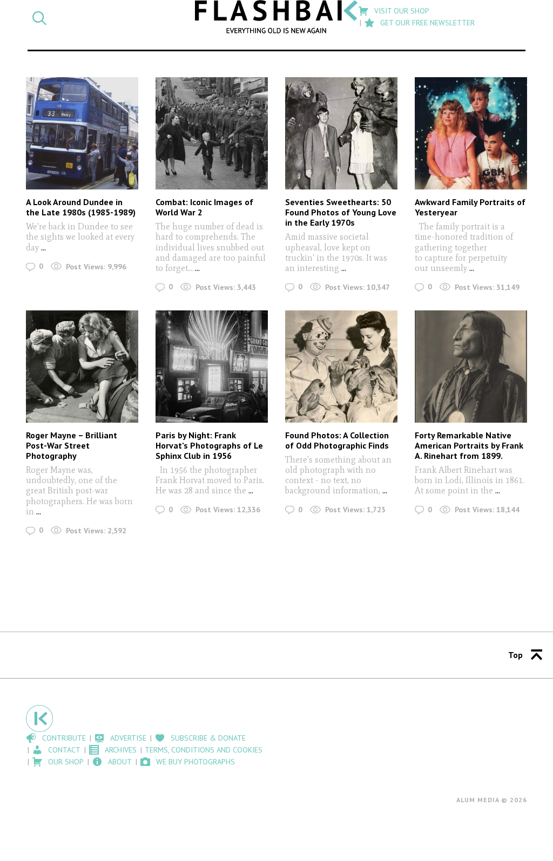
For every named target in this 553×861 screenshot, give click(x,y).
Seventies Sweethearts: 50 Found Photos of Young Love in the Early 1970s (340, 212)
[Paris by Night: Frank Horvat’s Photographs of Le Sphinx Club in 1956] (212, 366)
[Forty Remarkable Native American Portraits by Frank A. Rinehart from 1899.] (471, 366)
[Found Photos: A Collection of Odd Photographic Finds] (341, 366)
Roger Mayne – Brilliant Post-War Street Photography (71, 445)
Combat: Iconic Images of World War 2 (204, 207)
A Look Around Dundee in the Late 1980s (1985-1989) (81, 207)
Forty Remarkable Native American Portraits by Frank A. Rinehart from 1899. (469, 445)
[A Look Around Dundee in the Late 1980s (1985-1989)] (82, 133)
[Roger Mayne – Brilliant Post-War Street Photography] (82, 366)
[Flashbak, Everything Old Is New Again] (276, 16)
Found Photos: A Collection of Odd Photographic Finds (337, 440)
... (43, 247)
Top (515, 654)
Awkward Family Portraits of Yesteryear (470, 207)
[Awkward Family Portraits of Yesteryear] (471, 133)
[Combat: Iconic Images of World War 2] (212, 133)
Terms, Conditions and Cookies (203, 750)
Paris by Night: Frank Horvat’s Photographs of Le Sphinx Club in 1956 (209, 445)
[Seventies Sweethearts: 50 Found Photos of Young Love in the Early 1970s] (341, 133)
